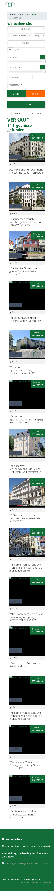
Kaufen (35, 93)
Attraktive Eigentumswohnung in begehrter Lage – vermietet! (26, 171)
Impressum (24, 882)
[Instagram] (44, 4)
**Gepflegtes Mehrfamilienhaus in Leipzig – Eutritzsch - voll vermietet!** (25, 468)
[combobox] (26, 28)
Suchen (26, 104)
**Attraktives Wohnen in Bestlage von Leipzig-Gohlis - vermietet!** (25, 765)
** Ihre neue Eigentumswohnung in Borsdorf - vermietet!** (22, 370)
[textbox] (26, 29)
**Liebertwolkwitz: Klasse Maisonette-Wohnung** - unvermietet (23, 814)
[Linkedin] (41, 4)
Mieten (17, 93)
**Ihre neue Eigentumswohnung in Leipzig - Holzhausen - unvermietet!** (26, 419)
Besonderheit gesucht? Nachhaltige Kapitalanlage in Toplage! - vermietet (25, 222)
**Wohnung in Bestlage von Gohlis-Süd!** (25, 665)
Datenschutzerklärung (42, 882)
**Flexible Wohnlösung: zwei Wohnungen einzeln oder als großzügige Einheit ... (25, 567)
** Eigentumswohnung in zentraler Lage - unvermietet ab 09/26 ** (25, 518)
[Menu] (49, 4)
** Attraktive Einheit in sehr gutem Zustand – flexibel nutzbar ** (24, 271)
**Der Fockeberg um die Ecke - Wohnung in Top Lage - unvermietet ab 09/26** (26, 617)
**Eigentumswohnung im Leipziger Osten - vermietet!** (26, 319)
